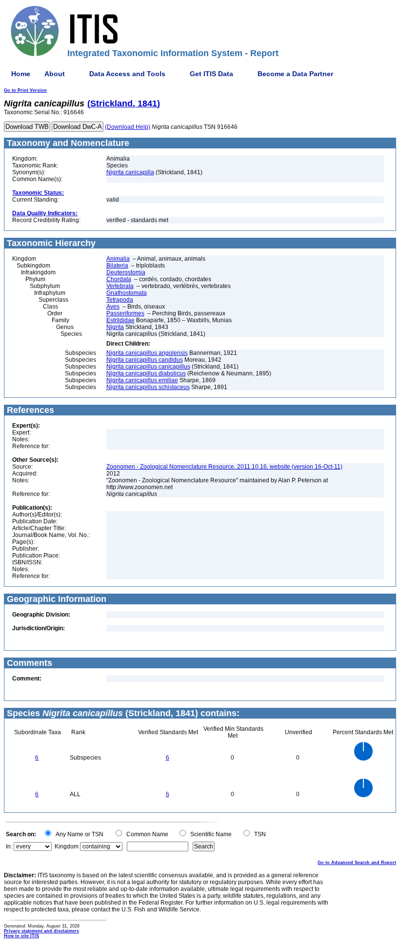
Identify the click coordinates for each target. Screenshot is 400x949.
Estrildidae (120, 320)
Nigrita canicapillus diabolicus (146, 373)
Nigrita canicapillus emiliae (142, 380)
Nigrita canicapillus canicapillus (148, 366)
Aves (113, 306)
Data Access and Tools (127, 74)
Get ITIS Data (211, 74)
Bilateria (117, 265)
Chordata (118, 279)
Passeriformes (125, 313)
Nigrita (115, 327)
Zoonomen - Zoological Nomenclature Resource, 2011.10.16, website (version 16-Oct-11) (224, 466)
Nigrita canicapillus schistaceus (148, 387)
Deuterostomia (125, 272)
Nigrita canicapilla (130, 172)
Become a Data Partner (295, 74)
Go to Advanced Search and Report (357, 862)
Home (20, 74)
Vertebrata (120, 286)
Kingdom (67, 846)
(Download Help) (127, 127)
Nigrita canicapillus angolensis (147, 353)
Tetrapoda (119, 299)
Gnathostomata (126, 292)
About (54, 74)
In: (9, 846)
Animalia (118, 258)
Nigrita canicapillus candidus (144, 359)
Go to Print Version (25, 90)
